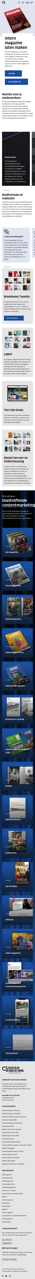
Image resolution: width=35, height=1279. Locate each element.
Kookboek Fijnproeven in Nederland (13, 1164)
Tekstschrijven (6, 1222)
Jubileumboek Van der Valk (10, 1132)
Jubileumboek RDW (8, 1126)
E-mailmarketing (7, 1219)
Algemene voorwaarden (21, 1271)
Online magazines (7, 1212)
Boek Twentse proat (8, 1139)
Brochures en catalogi (9, 1190)
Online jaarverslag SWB (9, 1120)
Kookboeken (6, 1203)
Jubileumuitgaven (7, 1200)
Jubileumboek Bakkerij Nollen (11, 1142)
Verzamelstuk (18, 307)
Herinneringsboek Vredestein (11, 1110)
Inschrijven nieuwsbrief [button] (9, 1259)
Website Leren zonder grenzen (11, 1129)
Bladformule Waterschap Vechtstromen (14, 1117)
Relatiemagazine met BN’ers (10, 1136)
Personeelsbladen (7, 1178)
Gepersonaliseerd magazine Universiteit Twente (17, 1145)
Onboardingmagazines (9, 1187)
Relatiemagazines (7, 1181)
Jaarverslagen (6, 1206)
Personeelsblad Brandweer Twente (12, 1151)
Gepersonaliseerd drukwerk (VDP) (12, 1194)
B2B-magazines (7, 1175)
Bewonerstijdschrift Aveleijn (11, 1158)
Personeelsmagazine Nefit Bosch (12, 1123)
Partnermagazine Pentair (9, 1154)
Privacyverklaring (7, 1271)
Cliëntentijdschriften (8, 1184)
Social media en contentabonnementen (14, 1216)
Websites (5, 1209)
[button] (29, 2)
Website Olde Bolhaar (8, 1161)
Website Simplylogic (8, 1148)
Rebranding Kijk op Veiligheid (11, 1114)
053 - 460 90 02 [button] (7, 1239)
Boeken (4, 1197)
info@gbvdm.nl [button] (7, 1243)
